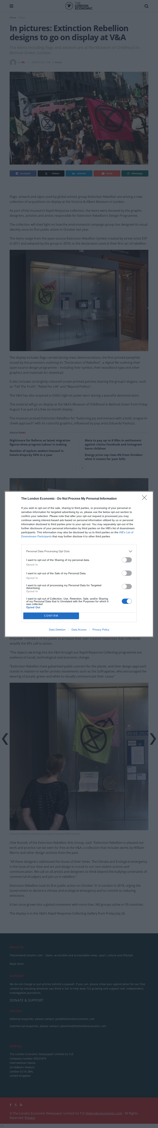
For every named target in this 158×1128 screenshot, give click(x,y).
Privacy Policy (100, 629)
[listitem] (79, 551)
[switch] (127, 559)
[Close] (145, 499)
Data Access (79, 629)
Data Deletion (57, 629)
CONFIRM (51, 615)
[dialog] (79, 564)
